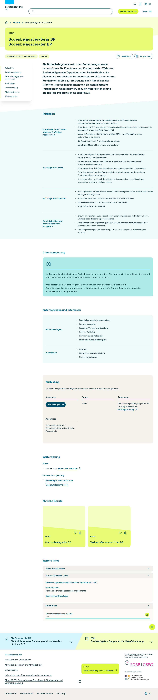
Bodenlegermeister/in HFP (59, 480)
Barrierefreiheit (45, 693)
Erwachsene (11, 670)
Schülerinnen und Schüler (18, 659)
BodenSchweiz (52, 587)
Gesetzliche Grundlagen (57, 596)
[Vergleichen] (80, 532)
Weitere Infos (11, 96)
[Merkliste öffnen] (135, 3)
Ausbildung (10, 83)
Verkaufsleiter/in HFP (57, 484)
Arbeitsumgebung (13, 72)
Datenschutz (26, 693)
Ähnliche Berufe (12, 92)
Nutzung (61, 693)
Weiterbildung (11, 87)
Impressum (11, 693)
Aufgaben (9, 68)
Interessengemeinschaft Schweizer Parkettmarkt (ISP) (71, 582)
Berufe (16, 22)
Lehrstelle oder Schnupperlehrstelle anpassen (28, 675)
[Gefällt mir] (75, 532)
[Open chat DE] (152, 627)
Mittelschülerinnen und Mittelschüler (23, 665)
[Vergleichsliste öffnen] (140, 3)
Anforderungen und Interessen (14, 77)
